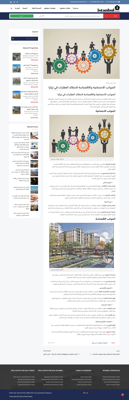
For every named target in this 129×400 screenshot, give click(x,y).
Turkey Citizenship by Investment (81, 379)
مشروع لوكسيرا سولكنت (31, 53)
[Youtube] (11, 2)
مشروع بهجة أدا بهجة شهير (30, 65)
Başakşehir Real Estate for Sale (53, 377)
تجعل (108, 334)
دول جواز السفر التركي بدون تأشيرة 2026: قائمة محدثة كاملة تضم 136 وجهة (20, 154)
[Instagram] (14, 2)
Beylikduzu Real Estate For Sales (53, 384)
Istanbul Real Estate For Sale (111, 377)
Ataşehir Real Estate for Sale (54, 382)
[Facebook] (17, 2)
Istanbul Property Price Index (111, 379)
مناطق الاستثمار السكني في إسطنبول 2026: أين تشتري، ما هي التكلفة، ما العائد (20, 172)
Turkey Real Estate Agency (112, 382)
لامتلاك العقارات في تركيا (99, 343)
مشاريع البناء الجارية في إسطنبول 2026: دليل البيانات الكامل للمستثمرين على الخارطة (20, 163)
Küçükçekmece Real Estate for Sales (52, 379)
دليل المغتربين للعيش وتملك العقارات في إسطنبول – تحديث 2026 (21, 207)
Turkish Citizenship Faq (84, 382)
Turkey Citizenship (85, 377)
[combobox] (111, 16)
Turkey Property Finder (113, 384)
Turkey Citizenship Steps (84, 384)
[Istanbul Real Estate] (109, 8)
